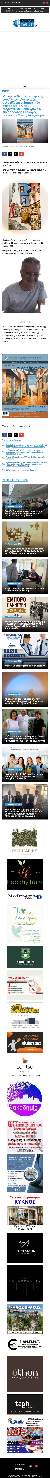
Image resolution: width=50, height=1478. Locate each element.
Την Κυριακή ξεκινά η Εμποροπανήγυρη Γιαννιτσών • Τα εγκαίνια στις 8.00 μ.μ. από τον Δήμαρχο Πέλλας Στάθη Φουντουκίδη (26, 464)
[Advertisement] (25, 58)
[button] (25, 86)
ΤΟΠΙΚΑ (6, 91)
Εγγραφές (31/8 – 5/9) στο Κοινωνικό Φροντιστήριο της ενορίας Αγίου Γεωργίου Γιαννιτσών (24, 776)
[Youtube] (47, 3)
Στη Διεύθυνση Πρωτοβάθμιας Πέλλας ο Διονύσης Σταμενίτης (26, 458)
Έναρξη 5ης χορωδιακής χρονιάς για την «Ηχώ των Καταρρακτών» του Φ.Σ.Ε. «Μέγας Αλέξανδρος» (26, 446)
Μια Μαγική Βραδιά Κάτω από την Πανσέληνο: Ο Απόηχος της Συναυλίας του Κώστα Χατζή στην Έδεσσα (24, 701)
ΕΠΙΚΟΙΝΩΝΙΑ (16, 2)
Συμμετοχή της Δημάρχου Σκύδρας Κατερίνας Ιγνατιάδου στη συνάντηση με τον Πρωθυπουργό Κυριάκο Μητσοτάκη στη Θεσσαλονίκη (24, 812)
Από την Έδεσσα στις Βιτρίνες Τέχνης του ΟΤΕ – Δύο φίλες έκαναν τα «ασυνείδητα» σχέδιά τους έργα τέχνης (25, 738)
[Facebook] (44, 3)
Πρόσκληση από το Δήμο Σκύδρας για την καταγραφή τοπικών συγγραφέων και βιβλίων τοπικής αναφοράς (25, 452)
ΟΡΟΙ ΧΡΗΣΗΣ (5, 2)
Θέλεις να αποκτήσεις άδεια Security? (21, 470)
